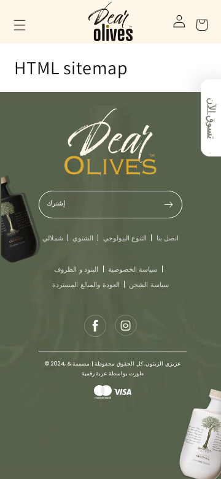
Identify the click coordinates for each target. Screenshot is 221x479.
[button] (27, 22)
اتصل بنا (168, 238)
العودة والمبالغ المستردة (85, 284)
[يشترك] (168, 204)
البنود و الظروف (76, 269)
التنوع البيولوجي (125, 238)
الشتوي (82, 238)
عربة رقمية (94, 373)
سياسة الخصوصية (133, 269)
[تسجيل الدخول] (175, 22)
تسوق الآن (211, 117)
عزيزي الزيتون (162, 363)
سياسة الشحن (149, 284)
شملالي (52, 238)
